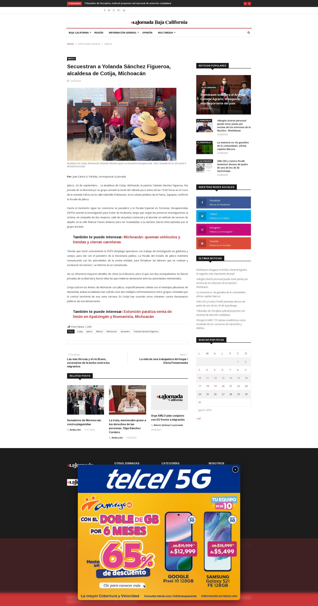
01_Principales (204, 120)
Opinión (147, 32)
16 (246, 377)
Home (70, 43)
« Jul (198, 418)
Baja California (79, 32)
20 (223, 386)
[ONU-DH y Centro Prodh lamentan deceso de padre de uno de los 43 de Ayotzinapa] (205, 166)
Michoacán (112, 331)
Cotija (80, 331)
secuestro (125, 331)
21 (230, 386)
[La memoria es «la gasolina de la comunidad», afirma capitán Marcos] (205, 148)
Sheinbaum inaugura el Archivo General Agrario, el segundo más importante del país (222, 99)
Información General (123, 32)
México (108, 43)
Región (98, 32)
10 (199, 377)
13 (223, 377)
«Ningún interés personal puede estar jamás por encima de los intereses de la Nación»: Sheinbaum (222, 283)
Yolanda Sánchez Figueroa (146, 331)
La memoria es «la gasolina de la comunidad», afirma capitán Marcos (233, 145)
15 (238, 377)
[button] (245, 3)
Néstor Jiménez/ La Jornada (168, 425)
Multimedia (165, 32)
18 (207, 386)
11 (207, 377)
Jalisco (89, 331)
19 (215, 386)
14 (230, 377)
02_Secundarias (208, 87)
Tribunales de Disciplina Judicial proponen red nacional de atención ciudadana (127, 3)
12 (215, 377)
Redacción (75, 429)
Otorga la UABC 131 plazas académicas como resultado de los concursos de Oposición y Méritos (221, 324)
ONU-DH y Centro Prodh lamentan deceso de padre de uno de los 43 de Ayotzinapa (220, 303)
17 (199, 386)
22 (238, 386)
